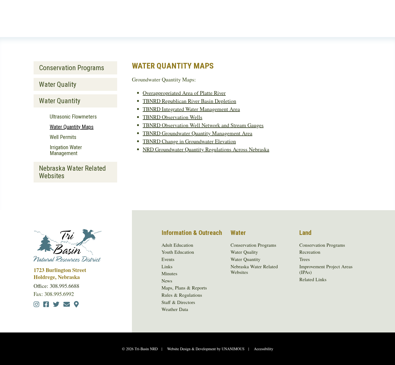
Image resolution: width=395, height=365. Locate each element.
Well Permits (63, 137)
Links (167, 267)
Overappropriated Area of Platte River (184, 92)
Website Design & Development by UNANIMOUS (206, 348)
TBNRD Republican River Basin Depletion (189, 101)
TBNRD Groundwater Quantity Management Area (197, 133)
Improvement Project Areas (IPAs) (326, 269)
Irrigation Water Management (66, 150)
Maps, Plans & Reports (184, 288)
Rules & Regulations (181, 295)
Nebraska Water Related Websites (72, 172)
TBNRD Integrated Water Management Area (191, 109)
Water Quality (57, 84)
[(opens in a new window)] (36, 305)
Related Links (312, 279)
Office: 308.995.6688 (56, 285)
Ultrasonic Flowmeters (73, 116)
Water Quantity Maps (72, 127)
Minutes (169, 274)
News (166, 281)
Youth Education (177, 252)
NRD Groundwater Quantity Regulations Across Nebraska (206, 149)
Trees (304, 259)
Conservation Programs (71, 68)
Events (167, 259)
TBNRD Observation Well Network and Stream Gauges (203, 125)
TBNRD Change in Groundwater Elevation (189, 141)
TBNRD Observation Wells (172, 117)
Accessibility (263, 348)
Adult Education (177, 245)
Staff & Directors (178, 302)
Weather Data (174, 309)
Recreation (309, 252)
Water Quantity (59, 101)
